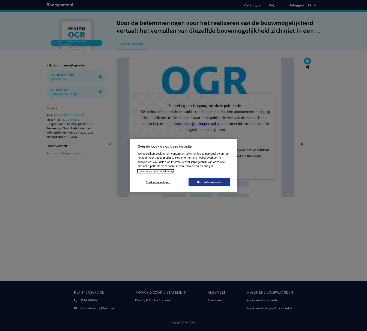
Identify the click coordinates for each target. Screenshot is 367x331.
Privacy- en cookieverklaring (156, 171)
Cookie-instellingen (158, 182)
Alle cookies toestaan (209, 182)
